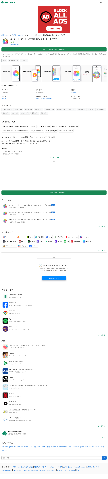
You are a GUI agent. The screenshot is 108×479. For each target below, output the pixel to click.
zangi (50, 237)
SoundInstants (7, 470)
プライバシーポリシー (48, 467)
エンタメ (24, 60)
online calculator (10, 246)
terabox (34, 246)
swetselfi (5, 450)
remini (23, 241)
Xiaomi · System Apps (30, 470)
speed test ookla (10, 241)
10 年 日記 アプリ (35, 447)
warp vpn (24, 246)
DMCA (60, 467)
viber (41, 241)
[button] (101, 2)
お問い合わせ (67, 467)
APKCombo (5, 35)
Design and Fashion (37, 131)
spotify (32, 241)
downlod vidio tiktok (21, 447)
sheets (50, 241)
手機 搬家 (41, 237)
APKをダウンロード (55, 49)
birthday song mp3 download (69, 447)
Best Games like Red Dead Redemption (15, 131)
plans (82, 447)
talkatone (88, 241)
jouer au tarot (89, 447)
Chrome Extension (80, 467)
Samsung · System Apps (47, 470)
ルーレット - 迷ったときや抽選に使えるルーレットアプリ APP (28, 137)
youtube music (73, 237)
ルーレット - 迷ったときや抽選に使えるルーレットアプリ (33, 39)
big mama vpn (9, 237)
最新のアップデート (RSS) (66, 470)
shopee (21, 237)
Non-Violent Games (43, 126)
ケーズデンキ (99, 447)
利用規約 (37, 467)
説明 (4, 60)
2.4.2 (4, 92)
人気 (3, 341)
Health (32, 126)
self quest (86, 237)
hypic (31, 237)
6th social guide (7, 447)
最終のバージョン (9, 85)
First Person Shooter (66, 131)
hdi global (60, 237)
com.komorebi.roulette (44, 99)
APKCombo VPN (93, 467)
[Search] (104, 458)
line (68, 241)
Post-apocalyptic (51, 131)
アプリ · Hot (7, 290)
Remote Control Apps (59, 126)
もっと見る (101, 226)
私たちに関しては (27, 467)
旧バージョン (13, 60)
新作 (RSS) (79, 470)
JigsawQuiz (17, 470)
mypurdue (54, 447)
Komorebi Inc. (15, 44)
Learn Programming (21, 126)
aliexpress (77, 241)
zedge (59, 241)
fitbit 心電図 (46, 447)
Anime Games (73, 126)
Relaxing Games (8, 126)
